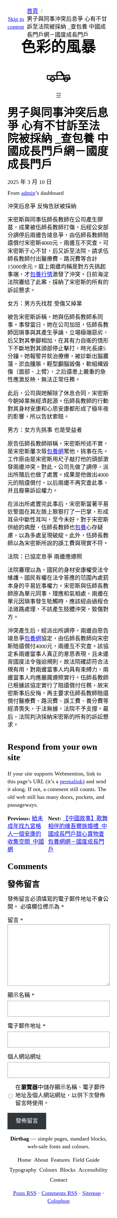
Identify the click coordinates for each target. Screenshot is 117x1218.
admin (28, 193)
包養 (80, 527)
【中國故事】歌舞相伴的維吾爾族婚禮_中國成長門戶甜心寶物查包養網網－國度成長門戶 (78, 834)
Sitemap (91, 1193)
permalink (71, 781)
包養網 (55, 451)
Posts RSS (25, 1193)
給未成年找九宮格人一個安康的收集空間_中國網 (25, 834)
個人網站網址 (24, 1057)
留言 (15, 920)
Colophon (58, 1201)
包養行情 (41, 274)
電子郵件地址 (26, 1026)
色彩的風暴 (58, 46)
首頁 (32, 11)
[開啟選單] (58, 95)
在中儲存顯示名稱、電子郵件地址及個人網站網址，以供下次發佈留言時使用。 (60, 1095)
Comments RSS (59, 1193)
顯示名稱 (20, 995)
